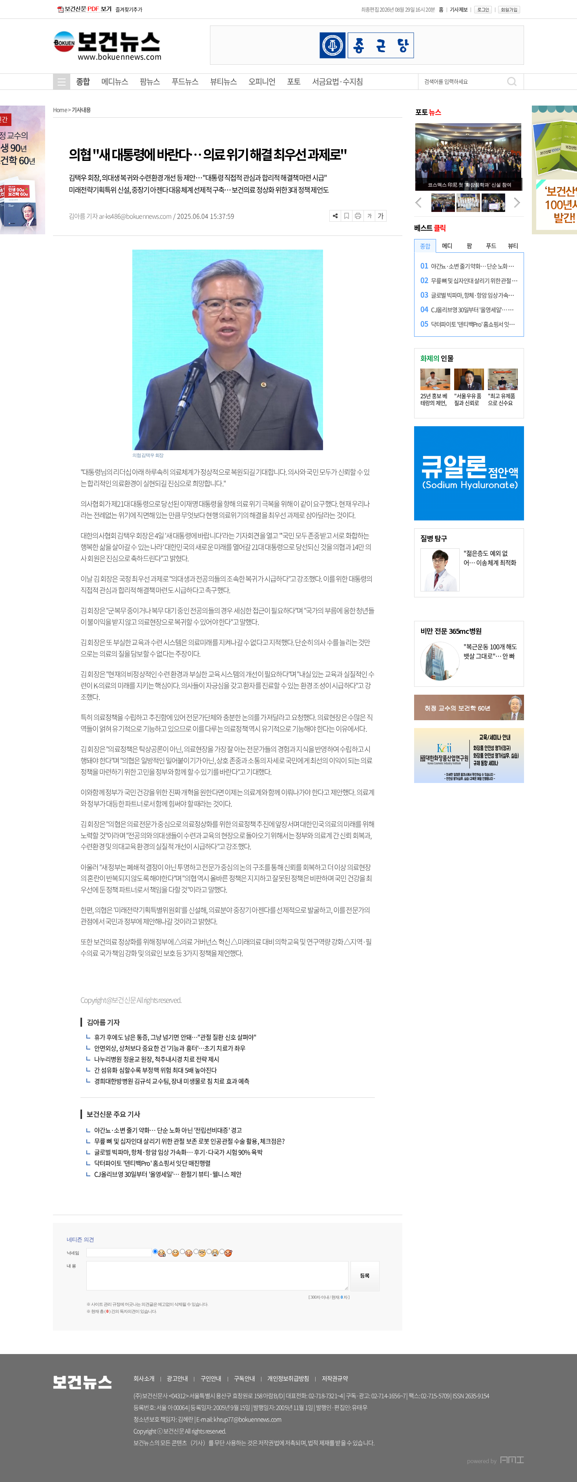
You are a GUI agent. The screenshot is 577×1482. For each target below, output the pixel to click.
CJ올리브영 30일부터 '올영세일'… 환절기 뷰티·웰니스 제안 (167, 1174)
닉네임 (73, 1252)
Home (60, 109)
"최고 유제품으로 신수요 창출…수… (501, 403)
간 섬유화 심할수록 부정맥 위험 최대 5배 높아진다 (155, 1070)
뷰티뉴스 (223, 81)
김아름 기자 (84, 216)
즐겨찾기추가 (128, 9)
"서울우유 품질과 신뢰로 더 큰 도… (468, 403)
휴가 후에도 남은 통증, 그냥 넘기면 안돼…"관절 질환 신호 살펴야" (175, 1037)
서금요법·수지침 (337, 81)
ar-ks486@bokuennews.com (135, 216)
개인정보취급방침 (288, 1378)
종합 (82, 81)
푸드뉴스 (185, 81)
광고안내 (177, 1378)
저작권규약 (335, 1378)
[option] (367, 45)
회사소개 (143, 1378)
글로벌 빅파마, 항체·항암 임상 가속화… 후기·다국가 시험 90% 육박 (178, 1152)
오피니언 (261, 81)
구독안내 (244, 1378)
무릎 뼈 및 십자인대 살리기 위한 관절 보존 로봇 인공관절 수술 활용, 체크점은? (189, 1141)
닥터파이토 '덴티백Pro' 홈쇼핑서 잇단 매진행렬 (152, 1163)
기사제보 (458, 9)
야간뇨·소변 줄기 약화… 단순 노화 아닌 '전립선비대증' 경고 (168, 1130)
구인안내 (211, 1378)
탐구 (433, 538)
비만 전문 (451, 631)
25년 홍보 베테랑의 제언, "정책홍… (433, 403)
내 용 (71, 1265)
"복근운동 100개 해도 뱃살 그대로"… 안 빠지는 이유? (490, 656)
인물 (436, 358)
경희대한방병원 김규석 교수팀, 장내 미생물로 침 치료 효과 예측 (171, 1081)
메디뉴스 (114, 81)
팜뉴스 (150, 81)
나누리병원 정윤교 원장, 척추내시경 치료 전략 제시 (156, 1059)
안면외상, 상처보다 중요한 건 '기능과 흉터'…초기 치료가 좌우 (169, 1048)
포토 (293, 81)
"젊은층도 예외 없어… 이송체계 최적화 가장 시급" (490, 562)
